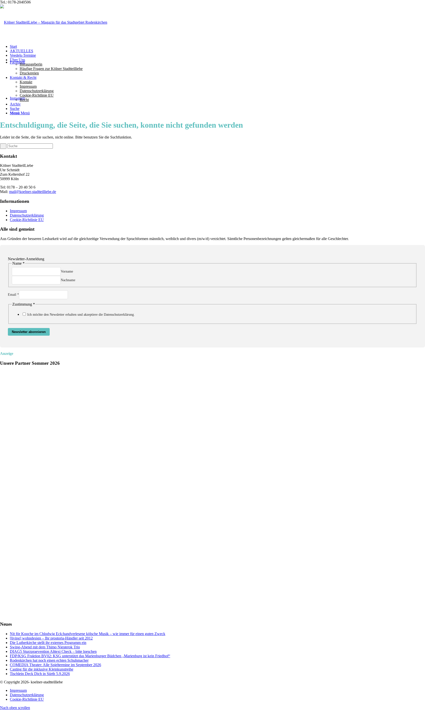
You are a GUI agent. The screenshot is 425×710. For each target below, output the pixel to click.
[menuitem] (217, 46)
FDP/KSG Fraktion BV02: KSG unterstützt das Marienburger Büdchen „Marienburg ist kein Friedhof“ (90, 656)
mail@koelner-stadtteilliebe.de (32, 192)
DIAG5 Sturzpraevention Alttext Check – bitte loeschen (53, 651)
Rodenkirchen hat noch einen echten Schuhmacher (49, 660)
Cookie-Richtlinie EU (27, 220)
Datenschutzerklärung (27, 215)
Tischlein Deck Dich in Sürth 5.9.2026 (40, 674)
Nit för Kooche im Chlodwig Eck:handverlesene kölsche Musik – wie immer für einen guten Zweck (87, 634)
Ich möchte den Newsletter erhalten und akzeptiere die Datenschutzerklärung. (81, 314)
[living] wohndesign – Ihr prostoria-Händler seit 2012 (51, 638)
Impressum (18, 211)
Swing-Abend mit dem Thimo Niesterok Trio (45, 647)
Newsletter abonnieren (29, 332)
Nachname (68, 280)
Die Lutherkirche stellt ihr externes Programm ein (48, 643)
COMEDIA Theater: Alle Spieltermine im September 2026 (55, 665)
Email (13, 294)
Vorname (67, 271)
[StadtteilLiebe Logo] (53, 22)
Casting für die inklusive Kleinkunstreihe (41, 669)
